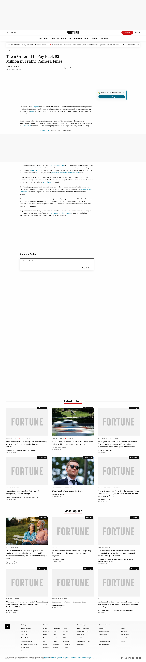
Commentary (66, 631)
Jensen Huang (119, 488)
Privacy (70, 438)
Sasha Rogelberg (106, 450)
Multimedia (104, 38)
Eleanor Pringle (105, 500)
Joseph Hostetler (60, 605)
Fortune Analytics (103, 634)
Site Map (123, 641)
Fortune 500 (55, 38)
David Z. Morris (13, 66)
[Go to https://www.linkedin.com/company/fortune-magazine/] (130, 658)
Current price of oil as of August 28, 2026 (69, 602)
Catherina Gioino (60, 448)
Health (54, 631)
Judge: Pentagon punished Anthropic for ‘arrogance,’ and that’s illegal (23, 492)
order (32, 111)
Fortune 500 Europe (26, 638)
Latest (46, 38)
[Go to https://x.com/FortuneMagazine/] (126, 658)
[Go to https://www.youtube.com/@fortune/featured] (140, 658)
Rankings (95, 38)
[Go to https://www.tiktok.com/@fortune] (137, 658)
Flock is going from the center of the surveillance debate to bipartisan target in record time (72, 443)
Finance (63, 38)
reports (36, 107)
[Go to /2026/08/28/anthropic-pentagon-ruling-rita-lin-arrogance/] (27, 471)
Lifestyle (87, 38)
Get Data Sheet (44, 130)
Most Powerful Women (26, 641)
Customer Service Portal (82, 631)
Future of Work (104, 488)
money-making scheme (35, 168)
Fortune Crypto (56, 628)
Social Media (26, 438)
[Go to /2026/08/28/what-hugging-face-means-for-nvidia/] (73, 471)
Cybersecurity (12, 438)
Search (13, 32)
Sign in (137, 32)
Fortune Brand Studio (104, 631)
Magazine (55, 647)
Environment (46, 647)
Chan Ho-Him (104, 610)
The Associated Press (30, 497)
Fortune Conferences (104, 638)
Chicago (34, 170)
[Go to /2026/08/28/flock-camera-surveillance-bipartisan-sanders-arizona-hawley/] (73, 422)
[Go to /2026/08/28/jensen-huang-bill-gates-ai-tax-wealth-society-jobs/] (119, 471)
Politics (55, 641)
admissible (27, 126)
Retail (54, 634)
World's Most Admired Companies (29, 644)
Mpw (64, 634)
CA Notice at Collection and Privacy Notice (65, 657)
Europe (45, 644)
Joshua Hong (12, 562)
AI (7, 488)
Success (55, 547)
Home (40, 38)
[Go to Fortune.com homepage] (73, 32)
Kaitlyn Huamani (14, 497)
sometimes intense (58, 165)
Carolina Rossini (14, 450)
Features (65, 628)
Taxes (117, 438)
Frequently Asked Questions (83, 628)
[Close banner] (124, 93)
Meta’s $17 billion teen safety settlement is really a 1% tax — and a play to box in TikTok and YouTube (26, 444)
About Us (123, 628)
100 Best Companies (26, 628)
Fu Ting (112, 610)
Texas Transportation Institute (60, 213)
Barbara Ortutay (105, 559)
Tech (70, 38)
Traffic (17, 51)
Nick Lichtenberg (60, 559)
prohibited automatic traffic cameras (65, 173)
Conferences (66, 641)
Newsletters (57, 488)
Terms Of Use (80, 638)
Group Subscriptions (104, 644)
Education (65, 647)
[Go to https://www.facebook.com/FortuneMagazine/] (122, 658)
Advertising (101, 628)
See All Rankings (25, 647)
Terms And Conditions (126, 638)
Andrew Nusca (59, 494)
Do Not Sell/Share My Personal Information (82, 657)
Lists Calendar (24, 651)
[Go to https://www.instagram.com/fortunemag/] (133, 658)
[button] (40, 38)
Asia (44, 641)
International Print (81, 644)
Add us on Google (111, 97)
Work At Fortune (125, 634)
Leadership (78, 38)
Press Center (124, 631)
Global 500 (24, 634)
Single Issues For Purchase (83, 641)
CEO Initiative (66, 638)
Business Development (104, 641)
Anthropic (14, 488)
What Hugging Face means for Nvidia (67, 491)
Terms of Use (46, 657)
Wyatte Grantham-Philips (121, 559)
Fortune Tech (71, 488)
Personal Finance (105, 438)
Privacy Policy (80, 634)
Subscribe (127, 32)
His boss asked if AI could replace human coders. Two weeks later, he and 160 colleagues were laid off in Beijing (118, 604)
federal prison (48, 182)
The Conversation (29, 450)
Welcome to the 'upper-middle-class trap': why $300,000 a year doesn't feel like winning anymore (71, 553)
